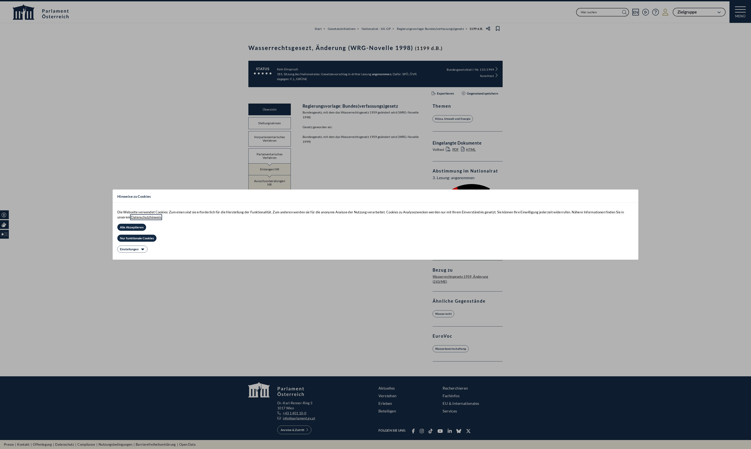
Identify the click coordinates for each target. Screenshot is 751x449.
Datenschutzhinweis (146, 217)
